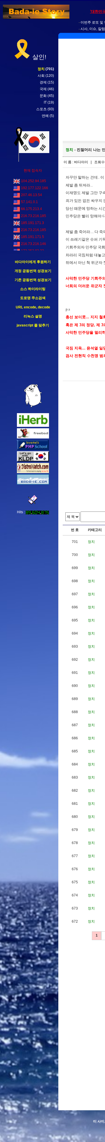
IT (45, 102)
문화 (43, 96)
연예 (45, 116)
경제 (43, 82)
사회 (41, 76)
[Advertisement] (33, 356)
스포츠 (41, 109)
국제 (43, 89)
